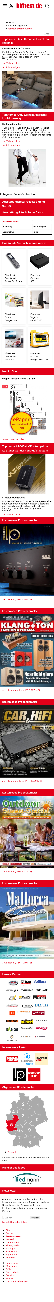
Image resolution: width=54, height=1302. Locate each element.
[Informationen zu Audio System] (26, 983)
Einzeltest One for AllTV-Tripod (10, 356)
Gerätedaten (12, 1242)
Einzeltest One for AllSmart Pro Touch (13, 278)
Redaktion (11, 1239)
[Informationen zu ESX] (12, 998)
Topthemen (11, 1254)
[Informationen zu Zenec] (41, 1036)
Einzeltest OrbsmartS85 (35, 278)
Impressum (12, 1262)
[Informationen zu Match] (23, 1012)
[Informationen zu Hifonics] (41, 1005)
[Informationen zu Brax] (12, 991)
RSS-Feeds (11, 1251)
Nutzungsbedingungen (17, 1281)
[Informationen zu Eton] (25, 997)
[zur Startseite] (29, 5)
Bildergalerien (13, 1245)
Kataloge (10, 1248)
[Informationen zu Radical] (12, 1030)
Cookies (10, 1275)
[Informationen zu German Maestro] (39, 997)
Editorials (11, 1257)
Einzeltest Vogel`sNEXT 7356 (36, 317)
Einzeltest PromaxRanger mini (11, 317)
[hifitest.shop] (34, 1080)
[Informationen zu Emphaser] (41, 991)
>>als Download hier (13, 439)
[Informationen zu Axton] (39, 982)
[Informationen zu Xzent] (26, 1036)
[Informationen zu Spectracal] (27, 1029)
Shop (8, 1230)
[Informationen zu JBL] (12, 1014)
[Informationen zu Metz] (38, 1013)
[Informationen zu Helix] (27, 1006)
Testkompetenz (14, 1236)
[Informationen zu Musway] (12, 1021)
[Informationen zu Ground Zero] (12, 1006)
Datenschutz (12, 1272)
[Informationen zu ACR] (13, 983)
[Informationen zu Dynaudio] (27, 990)
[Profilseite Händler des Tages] (27, 1179)
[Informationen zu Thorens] (41, 1029)
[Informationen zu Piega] (41, 1021)
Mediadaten (12, 1266)
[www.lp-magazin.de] (19, 1080)
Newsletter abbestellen (14, 1222)
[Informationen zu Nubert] (27, 1022)
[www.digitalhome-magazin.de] (12, 1064)
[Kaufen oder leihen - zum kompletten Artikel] (27, 168)
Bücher (9, 1233)
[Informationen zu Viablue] (12, 1038)
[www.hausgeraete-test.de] (27, 1064)
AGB (8, 1269)
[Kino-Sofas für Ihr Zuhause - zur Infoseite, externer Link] (27, 90)
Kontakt (10, 1278)
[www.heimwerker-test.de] (41, 1064)
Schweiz (12, 1152)
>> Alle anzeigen (11, 67)
